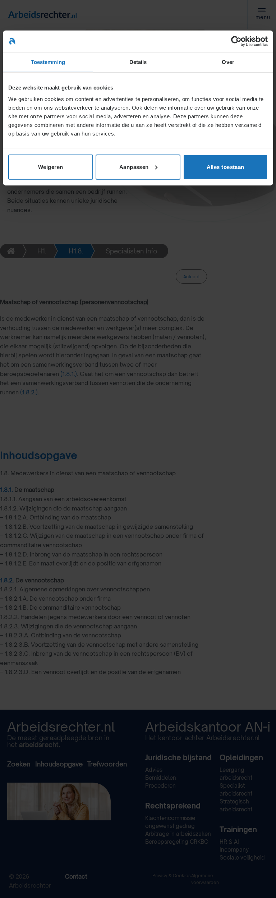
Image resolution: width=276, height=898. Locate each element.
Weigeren (50, 167)
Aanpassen (134, 167)
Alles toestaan (225, 167)
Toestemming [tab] (48, 62)
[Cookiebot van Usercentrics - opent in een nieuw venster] (236, 41)
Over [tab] (228, 62)
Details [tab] (138, 62)
